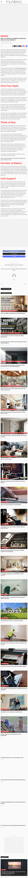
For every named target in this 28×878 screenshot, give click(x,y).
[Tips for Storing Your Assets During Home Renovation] (14, 770)
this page (3, 204)
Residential (23, 361)
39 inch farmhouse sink (19, 68)
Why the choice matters (6, 459)
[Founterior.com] (14, 1)
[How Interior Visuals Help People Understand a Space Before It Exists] (14, 402)
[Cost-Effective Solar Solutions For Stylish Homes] (14, 702)
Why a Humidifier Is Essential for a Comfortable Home (13, 313)
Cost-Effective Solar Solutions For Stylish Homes (11, 712)
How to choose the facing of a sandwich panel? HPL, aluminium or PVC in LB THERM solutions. (13, 366)
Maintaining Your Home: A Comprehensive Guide (12, 757)
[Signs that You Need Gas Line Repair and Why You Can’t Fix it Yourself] (14, 838)
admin (3, 42)
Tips (10, 310)
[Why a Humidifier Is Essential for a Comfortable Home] (14, 303)
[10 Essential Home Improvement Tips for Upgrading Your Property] (14, 633)
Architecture (4, 332)
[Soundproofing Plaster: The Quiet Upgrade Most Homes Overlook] (14, 426)
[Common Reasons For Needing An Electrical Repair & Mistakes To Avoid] (14, 587)
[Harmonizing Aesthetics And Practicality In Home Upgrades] (14, 564)
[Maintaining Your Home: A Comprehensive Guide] (14, 748)
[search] (26, 1)
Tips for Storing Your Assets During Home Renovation (13, 779)
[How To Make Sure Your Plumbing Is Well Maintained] (14, 816)
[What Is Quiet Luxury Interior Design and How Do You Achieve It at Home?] (14, 379)
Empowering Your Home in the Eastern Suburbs (12, 620)
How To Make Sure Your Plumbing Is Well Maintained (13, 825)
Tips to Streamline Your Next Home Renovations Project (13, 666)
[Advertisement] (14, 18)
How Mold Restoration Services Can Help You (14, 264)
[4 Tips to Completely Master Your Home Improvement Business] (14, 792)
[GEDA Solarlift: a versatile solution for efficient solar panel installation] (14, 679)
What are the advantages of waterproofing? (11, 504)
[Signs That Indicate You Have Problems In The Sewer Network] (14, 471)
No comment (8, 315)
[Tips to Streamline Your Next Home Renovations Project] (14, 656)
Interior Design (17, 332)
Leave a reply (5, 288)
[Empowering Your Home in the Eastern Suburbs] (14, 611)
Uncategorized (14, 310)
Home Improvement (4, 36)
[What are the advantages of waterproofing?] (14, 495)
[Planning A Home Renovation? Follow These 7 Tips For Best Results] (14, 861)
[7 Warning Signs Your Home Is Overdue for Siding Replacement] (14, 326)
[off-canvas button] (1, 1)
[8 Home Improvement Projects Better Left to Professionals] (14, 724)
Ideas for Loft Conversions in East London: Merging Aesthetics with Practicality (12, 551)
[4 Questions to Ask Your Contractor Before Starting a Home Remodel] (14, 517)
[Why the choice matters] (14, 449)
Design (3, 385)
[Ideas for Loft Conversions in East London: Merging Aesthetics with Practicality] (14, 540)
